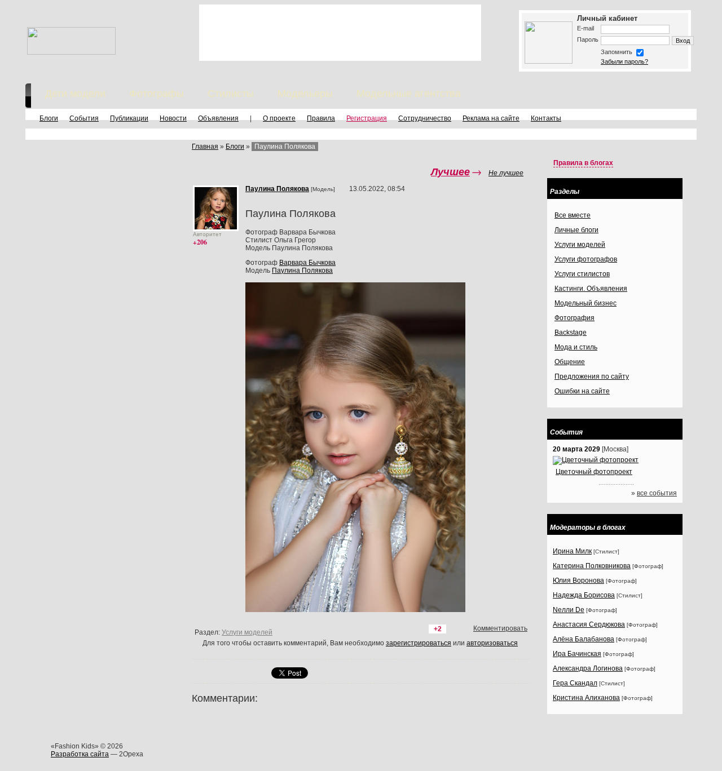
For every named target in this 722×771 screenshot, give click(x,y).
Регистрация (366, 118)
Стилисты (231, 93)
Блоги (48, 118)
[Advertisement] (340, 33)
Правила (321, 118)
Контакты (546, 118)
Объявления (218, 118)
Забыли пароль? (624, 61)
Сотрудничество (424, 118)
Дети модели (75, 93)
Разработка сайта (80, 754)
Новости (173, 118)
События (84, 118)
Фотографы (156, 93)
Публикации (129, 118)
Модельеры (305, 93)
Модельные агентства (408, 93)
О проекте (279, 118)
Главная (205, 146)
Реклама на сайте (491, 118)
